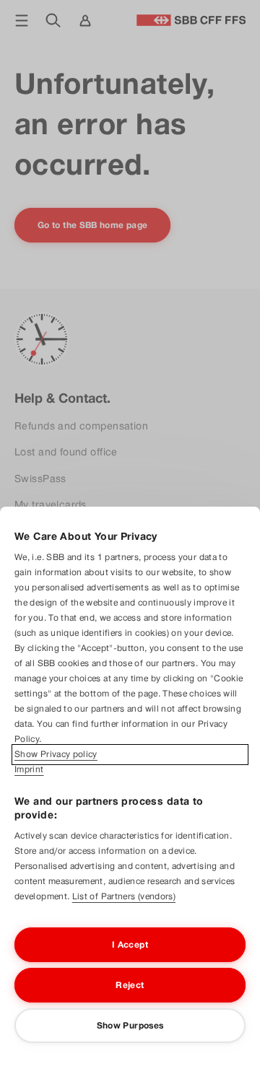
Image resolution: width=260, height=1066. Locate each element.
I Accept (130, 945)
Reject (130, 985)
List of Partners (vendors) (124, 896)
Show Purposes (130, 1026)
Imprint (29, 769)
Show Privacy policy (56, 754)
